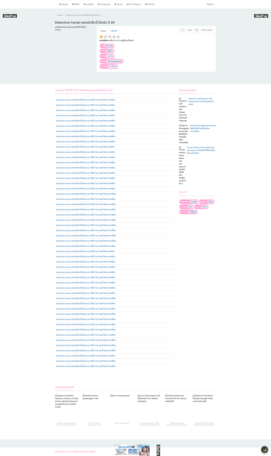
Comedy (186, 206)
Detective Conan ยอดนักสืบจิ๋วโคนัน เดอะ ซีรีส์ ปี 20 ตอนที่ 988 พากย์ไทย (85, 131)
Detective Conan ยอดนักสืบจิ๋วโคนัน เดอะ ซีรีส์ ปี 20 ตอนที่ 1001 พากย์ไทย (85, 199)
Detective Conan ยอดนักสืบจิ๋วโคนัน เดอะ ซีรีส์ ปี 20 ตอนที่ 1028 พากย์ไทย (86, 340)
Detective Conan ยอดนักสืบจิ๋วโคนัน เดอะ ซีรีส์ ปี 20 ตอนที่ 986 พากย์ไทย (85, 120)
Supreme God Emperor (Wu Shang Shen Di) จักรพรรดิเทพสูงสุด (201, 101)
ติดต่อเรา (151, 4)
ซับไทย (77, 4)
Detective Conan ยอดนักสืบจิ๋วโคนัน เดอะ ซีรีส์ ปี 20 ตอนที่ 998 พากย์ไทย (85, 183)
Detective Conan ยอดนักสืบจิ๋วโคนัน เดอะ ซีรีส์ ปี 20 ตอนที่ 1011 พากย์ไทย (85, 251)
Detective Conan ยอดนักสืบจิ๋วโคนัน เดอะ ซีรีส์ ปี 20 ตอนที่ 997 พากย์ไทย (85, 178)
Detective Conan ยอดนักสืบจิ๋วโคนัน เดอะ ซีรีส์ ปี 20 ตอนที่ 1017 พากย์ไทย (85, 282)
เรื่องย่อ (114, 30)
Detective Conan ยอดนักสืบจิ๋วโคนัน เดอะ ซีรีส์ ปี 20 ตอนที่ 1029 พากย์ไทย (86, 345)
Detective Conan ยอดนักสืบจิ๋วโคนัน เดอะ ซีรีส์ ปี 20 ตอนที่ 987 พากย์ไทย (85, 126)
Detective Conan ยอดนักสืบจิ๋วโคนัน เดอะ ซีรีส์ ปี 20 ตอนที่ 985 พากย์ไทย (85, 115)
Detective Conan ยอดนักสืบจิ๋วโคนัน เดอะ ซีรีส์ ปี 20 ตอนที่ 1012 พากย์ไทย (85, 256)
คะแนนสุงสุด (105, 4)
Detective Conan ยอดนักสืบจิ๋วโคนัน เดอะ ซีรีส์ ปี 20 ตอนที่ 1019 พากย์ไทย (85, 293)
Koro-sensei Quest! (122, 423)
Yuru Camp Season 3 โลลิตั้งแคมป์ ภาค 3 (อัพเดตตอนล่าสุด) (149, 424)
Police (201, 206)
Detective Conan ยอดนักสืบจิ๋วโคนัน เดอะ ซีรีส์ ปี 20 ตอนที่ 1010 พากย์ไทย (85, 246)
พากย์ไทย (89, 4)
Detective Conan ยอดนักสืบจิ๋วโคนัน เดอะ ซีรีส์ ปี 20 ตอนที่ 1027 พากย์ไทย (85, 334)
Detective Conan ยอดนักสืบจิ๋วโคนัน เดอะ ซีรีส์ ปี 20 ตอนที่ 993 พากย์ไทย (85, 157)
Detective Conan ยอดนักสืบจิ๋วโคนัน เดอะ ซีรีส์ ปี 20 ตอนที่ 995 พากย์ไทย (85, 167)
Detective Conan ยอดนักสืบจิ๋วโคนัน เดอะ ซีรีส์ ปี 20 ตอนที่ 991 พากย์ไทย (85, 146)
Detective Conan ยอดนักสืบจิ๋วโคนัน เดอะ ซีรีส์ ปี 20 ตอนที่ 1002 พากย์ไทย (86, 204)
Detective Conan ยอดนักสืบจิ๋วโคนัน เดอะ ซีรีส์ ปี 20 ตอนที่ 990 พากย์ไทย (85, 141)
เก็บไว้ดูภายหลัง (206, 30)
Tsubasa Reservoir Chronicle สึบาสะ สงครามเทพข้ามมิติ (177, 424)
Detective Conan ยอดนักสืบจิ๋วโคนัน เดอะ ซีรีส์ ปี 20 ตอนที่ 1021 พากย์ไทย (85, 303)
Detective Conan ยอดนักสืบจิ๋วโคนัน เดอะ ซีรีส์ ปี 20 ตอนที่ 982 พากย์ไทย (85, 99)
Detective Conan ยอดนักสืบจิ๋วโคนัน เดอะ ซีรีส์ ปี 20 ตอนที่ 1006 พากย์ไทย (86, 225)
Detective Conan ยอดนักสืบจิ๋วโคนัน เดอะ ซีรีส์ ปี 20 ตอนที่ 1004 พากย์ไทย (86, 214)
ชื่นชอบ (189, 30)
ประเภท (119, 4)
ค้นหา (211, 4)
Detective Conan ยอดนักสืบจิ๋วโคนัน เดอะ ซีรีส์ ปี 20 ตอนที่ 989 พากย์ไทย (85, 136)
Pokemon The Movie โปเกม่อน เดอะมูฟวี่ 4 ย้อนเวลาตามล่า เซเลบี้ (204, 424)
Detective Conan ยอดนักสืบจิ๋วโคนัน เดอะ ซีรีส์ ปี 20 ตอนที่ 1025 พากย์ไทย (85, 324)
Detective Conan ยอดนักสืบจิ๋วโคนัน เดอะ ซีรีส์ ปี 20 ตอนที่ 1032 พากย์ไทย (85, 361)
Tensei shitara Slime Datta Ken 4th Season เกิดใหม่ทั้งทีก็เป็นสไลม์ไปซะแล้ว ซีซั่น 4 (201, 150)
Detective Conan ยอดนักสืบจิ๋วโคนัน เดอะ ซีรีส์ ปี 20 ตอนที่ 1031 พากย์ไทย (85, 355)
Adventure (188, 201)
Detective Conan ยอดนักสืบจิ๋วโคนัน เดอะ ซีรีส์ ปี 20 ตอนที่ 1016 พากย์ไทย (85, 277)
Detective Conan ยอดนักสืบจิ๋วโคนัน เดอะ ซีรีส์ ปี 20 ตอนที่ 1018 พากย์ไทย (85, 287)
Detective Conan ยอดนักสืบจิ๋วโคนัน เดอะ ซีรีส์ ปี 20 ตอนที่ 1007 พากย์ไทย (86, 230)
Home (59, 15)
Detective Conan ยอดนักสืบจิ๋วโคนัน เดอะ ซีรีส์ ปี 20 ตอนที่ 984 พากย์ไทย (85, 110)
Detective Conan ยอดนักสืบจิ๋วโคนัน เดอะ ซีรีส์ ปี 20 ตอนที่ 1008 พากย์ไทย (86, 235)
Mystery (206, 201)
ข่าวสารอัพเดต (135, 4)
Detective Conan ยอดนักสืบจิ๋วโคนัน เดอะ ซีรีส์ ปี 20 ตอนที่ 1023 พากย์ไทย (85, 314)
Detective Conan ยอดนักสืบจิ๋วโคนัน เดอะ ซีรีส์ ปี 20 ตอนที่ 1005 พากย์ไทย (86, 220)
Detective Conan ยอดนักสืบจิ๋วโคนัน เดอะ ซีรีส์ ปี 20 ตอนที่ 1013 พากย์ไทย (85, 261)
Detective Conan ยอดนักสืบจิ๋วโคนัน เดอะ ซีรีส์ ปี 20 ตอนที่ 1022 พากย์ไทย (85, 308)
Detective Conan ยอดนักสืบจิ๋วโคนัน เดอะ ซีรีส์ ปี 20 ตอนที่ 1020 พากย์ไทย (86, 298)
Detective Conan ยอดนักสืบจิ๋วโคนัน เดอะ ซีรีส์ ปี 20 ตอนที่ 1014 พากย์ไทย (85, 267)
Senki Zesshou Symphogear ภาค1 (94, 424)
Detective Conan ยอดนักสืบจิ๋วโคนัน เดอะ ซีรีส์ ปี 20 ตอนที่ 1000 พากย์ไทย (86, 193)
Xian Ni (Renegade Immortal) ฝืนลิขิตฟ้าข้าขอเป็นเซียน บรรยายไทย (203, 128)
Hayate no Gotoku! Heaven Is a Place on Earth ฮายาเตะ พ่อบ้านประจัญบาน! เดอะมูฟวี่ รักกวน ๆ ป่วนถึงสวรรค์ (67, 424)
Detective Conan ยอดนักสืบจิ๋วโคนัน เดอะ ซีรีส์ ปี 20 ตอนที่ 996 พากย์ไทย (85, 173)
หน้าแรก (64, 4)
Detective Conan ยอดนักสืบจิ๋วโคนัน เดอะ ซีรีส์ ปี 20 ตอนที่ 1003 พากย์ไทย (86, 209)
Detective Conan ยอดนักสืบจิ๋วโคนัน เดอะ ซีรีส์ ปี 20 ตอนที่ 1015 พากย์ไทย (85, 272)
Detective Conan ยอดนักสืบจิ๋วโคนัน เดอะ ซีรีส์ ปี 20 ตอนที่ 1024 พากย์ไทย (86, 319)
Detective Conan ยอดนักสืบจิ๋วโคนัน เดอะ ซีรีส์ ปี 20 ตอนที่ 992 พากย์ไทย (85, 152)
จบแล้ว (110, 55)
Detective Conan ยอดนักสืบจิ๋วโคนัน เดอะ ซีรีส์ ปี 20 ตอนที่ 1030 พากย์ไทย (86, 350)
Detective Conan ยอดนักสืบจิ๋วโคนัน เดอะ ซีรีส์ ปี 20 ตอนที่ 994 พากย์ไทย (85, 162)
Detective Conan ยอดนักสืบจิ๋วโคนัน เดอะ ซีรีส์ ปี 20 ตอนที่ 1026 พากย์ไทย (86, 329)
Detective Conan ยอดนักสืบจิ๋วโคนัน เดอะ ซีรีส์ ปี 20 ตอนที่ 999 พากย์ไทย (85, 188)
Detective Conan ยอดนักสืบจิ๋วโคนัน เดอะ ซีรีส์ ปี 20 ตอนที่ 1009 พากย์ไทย (86, 240)
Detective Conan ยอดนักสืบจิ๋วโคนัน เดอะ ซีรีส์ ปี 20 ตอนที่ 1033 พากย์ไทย (85, 366)
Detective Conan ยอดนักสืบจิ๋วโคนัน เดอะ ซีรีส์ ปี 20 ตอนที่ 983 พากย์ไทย (85, 105)
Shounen (188, 211)
